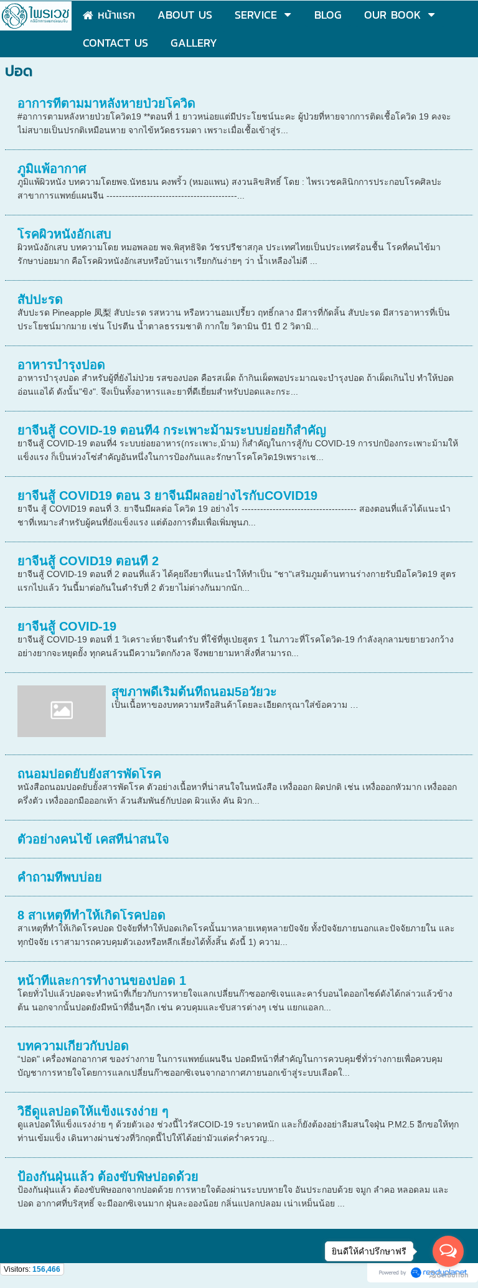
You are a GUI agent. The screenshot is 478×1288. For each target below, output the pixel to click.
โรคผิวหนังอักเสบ (64, 234)
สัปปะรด (40, 299)
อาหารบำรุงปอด (61, 365)
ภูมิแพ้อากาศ (52, 169)
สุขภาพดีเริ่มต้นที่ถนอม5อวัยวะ (194, 691)
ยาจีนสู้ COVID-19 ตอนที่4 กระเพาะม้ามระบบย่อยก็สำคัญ (171, 430)
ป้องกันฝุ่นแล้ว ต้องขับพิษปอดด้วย (108, 1176)
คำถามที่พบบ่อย (59, 877)
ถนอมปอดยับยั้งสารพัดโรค (89, 774)
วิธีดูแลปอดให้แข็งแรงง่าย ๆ (93, 1111)
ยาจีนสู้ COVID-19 (66, 626)
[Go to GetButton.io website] (448, 1275)
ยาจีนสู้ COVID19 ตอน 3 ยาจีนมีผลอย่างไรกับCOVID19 (167, 495)
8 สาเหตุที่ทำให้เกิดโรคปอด (91, 915)
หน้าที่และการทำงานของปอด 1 (101, 980)
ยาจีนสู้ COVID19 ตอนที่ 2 (88, 561)
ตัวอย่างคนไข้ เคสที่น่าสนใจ (93, 839)
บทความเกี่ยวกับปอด (73, 1046)
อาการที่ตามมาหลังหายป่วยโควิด (106, 103)
